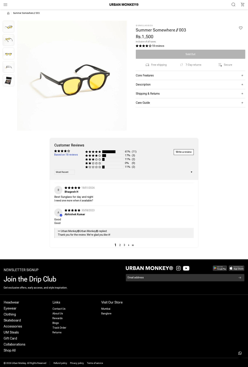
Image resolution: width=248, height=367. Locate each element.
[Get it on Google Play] (220, 268)
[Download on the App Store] (236, 268)
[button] (242, 4)
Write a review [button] (184, 151)
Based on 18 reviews (66, 154)
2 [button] (120, 245)
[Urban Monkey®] (124, 4)
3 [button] (124, 245)
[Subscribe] (239, 277)
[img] (73, 187)
